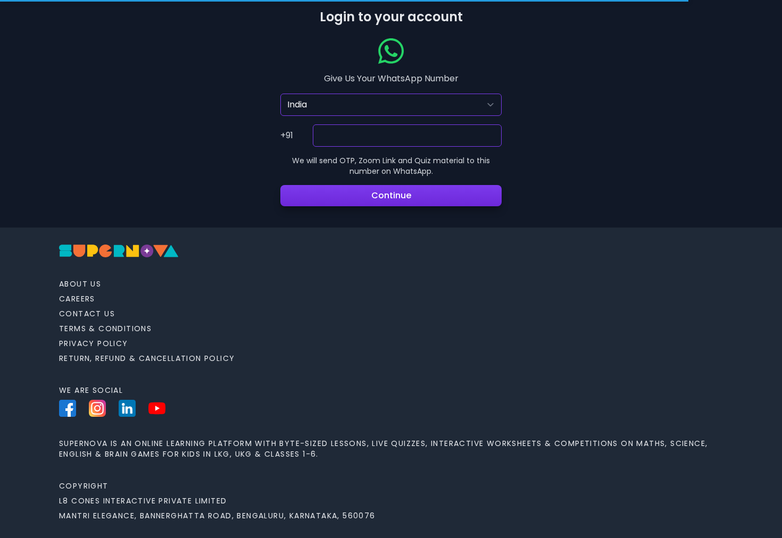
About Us (80, 284)
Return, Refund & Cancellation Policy (147, 358)
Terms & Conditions (105, 328)
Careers (77, 298)
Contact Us (87, 313)
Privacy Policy (93, 343)
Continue (391, 195)
